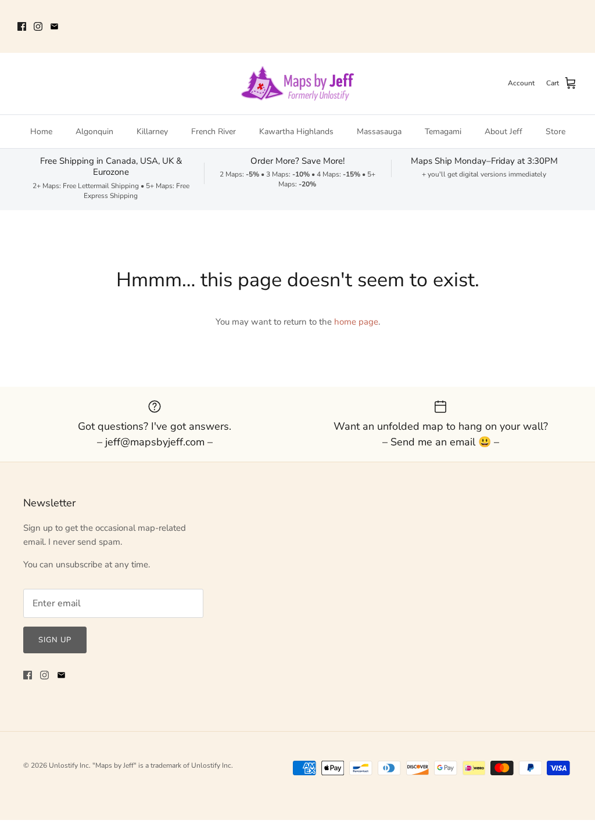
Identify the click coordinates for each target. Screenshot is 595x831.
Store (555, 131)
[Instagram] (38, 26)
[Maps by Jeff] (297, 83)
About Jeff (503, 131)
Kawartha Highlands (296, 131)
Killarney (152, 131)
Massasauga (379, 131)
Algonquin (94, 131)
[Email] (54, 26)
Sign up (54, 640)
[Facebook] (21, 26)
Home (41, 131)
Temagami (443, 131)
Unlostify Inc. (70, 765)
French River (213, 131)
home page (356, 322)
